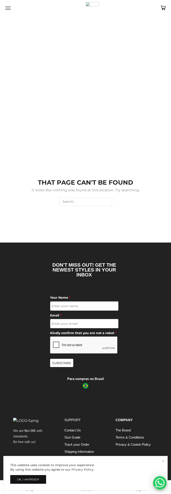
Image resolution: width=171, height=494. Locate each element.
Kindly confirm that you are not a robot (83, 333)
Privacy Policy (82, 469)
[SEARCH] (108, 202)
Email (55, 315)
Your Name (60, 298)
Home (10, 50)
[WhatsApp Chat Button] (160, 483)
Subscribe (61, 363)
